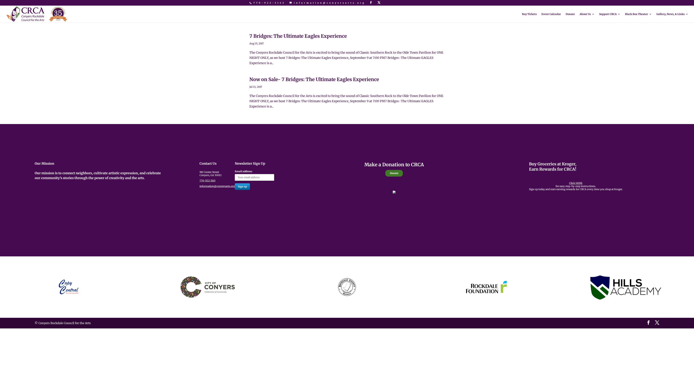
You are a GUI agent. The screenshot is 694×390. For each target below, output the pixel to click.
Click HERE (575, 183)
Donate (570, 14)
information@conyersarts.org (217, 186)
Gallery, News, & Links (670, 14)
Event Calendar (551, 14)
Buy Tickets (529, 14)
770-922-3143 (269, 2)
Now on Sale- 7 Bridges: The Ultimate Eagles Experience (314, 79)
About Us (585, 14)
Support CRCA (608, 14)
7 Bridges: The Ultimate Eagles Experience (298, 36)
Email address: (243, 171)
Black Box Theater (636, 14)
